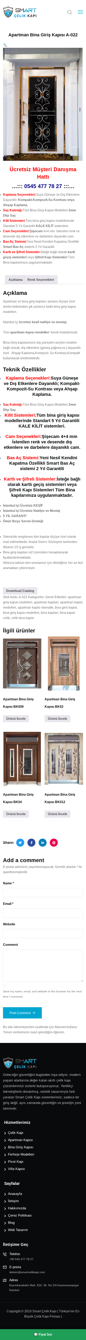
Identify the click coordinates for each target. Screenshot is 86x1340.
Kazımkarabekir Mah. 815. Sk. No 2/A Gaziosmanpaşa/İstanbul (44, 1288)
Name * (8, 883)
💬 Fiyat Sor (43, 1334)
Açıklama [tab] (16, 279)
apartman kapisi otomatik (35, 607)
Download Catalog (20, 591)
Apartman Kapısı (20, 1140)
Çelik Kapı (15, 1133)
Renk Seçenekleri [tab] (40, 279)
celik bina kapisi (22, 618)
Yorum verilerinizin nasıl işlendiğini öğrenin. (34, 1032)
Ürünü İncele (16, 718)
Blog (11, 1223)
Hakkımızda (17, 1208)
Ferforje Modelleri (21, 1154)
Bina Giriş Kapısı (20, 1147)
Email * (8, 903)
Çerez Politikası (20, 1215)
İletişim (13, 1201)
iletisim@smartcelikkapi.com (27, 1272)
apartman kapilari (46, 602)
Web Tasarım (18, 1230)
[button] (5, 45)
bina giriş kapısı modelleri (21, 612)
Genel (49, 597)
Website (9, 924)
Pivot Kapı (15, 1162)
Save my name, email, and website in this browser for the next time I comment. (42, 994)
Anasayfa (15, 1194)
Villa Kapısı (16, 1169)
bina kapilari (49, 612)
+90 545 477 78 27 (21, 1259)
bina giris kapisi (66, 607)
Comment (10, 944)
